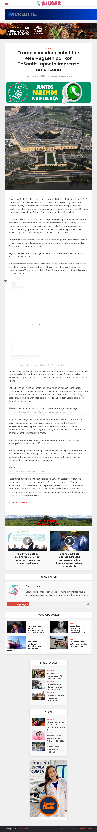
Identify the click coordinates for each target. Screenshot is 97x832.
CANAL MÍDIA (26, 829)
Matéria (49, 732)
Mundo (48, 48)
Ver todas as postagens (18, 604)
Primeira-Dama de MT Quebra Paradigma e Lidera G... (55, 726)
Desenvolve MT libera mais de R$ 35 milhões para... (54, 676)
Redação (53, 76)
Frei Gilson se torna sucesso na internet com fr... (55, 698)
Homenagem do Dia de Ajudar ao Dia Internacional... (55, 738)
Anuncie (71, 828)
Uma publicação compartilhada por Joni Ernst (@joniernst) (43, 365)
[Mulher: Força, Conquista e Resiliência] (39, 746)
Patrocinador (80, 828)
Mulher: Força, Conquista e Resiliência (53, 749)
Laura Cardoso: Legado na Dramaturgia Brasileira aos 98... (78, 629)
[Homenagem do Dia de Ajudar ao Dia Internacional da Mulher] (39, 735)
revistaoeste (21, 502)
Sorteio (89, 828)
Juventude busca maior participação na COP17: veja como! (36, 629)
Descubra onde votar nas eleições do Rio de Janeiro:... (79, 643)
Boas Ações (51, 670)
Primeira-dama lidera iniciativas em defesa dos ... (54, 687)
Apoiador (63, 828)
